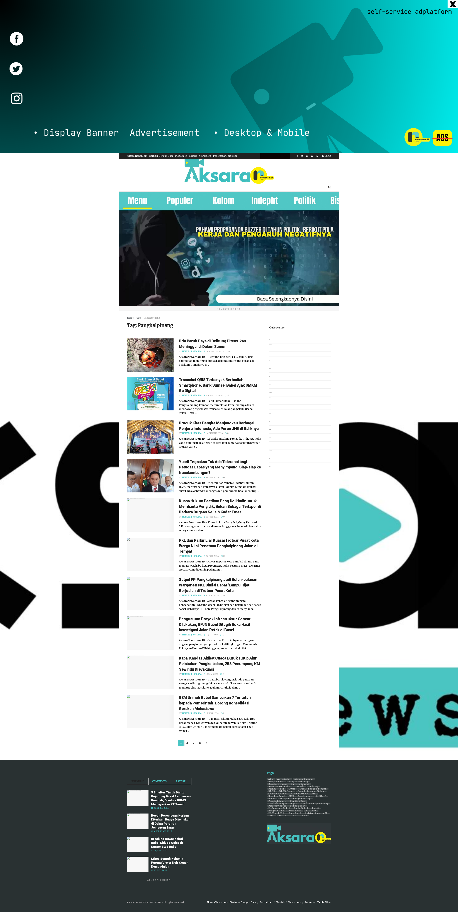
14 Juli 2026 (211, 634)
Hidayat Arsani (299, 794)
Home (130, 317)
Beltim (272, 789)
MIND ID (321, 796)
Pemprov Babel (277, 806)
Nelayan (284, 798)
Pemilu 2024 (297, 801)
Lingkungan (305, 796)
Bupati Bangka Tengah (313, 789)
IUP (314, 794)
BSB (282, 789)
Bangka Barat (276, 781)
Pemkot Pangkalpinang (315, 803)
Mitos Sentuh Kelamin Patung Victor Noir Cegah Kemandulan (169, 862)
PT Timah (311, 811)
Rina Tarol (295, 813)
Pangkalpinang (152, 317)
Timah (282, 815)
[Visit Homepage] (229, 171)
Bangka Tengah (300, 784)
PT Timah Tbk (276, 813)
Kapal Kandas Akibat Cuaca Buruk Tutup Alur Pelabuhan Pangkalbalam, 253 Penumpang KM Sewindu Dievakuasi (219, 664)
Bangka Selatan (277, 784)
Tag (139, 317)
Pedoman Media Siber (225, 156)
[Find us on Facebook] (297, 156)
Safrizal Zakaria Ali (316, 813)
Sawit (271, 815)
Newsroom (205, 156)
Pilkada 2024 (298, 806)
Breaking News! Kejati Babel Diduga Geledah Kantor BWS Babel (167, 842)
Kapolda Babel (276, 796)
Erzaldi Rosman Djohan (311, 791)
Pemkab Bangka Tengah (282, 803)
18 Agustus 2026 (214, 351)
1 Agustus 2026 (214, 433)
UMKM (304, 815)
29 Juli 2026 (212, 477)
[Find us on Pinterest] (307, 156)
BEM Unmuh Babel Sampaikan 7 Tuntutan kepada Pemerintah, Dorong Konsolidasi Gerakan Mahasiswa (215, 703)
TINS (293, 815)
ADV (270, 779)
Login (327, 156)
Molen (272, 798)
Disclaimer (181, 156)
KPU (291, 796)
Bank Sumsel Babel (279, 786)
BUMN (292, 789)
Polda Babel (301, 808)
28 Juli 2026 (212, 517)
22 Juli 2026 (212, 556)
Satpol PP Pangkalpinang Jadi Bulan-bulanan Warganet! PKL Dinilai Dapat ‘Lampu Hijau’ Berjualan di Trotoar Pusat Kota (218, 585)
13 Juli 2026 (211, 674)
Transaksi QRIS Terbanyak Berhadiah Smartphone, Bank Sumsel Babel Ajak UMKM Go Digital (218, 385)
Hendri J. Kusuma (192, 351)
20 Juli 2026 (212, 595)
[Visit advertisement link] (229, 76)
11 (200, 742)
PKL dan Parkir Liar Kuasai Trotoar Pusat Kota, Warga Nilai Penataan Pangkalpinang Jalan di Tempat (219, 546)
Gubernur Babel (277, 794)
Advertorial (283, 779)
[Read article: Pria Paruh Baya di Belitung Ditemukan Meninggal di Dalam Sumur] (150, 355)
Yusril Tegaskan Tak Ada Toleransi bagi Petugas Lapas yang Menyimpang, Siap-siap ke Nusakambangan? (220, 467)
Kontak (193, 156)
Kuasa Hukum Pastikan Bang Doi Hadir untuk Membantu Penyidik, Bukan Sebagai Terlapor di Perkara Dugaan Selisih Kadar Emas (220, 506)
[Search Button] (329, 186)
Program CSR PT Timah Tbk (284, 811)
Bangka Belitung (298, 781)
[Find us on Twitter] (302, 156)
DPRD (271, 791)
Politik (316, 808)
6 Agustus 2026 (214, 395)
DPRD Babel (286, 791)
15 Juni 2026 (212, 713)
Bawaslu (299, 786)
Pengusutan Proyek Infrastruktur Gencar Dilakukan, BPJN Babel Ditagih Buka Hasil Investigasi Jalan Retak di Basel (214, 624)
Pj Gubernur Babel (279, 808)
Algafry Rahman (303, 779)
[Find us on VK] (312, 156)
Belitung (313, 786)
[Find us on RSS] (317, 156)
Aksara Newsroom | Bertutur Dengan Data (150, 156)
